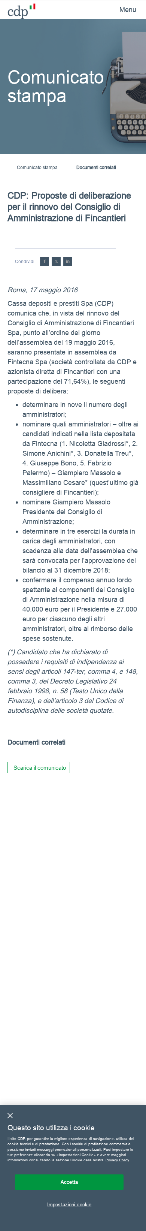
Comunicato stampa (37, 167)
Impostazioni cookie (69, 1204)
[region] (73, 1168)
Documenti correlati (96, 167)
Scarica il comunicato (39, 767)
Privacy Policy (117, 1160)
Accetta (69, 1182)
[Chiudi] (10, 1115)
